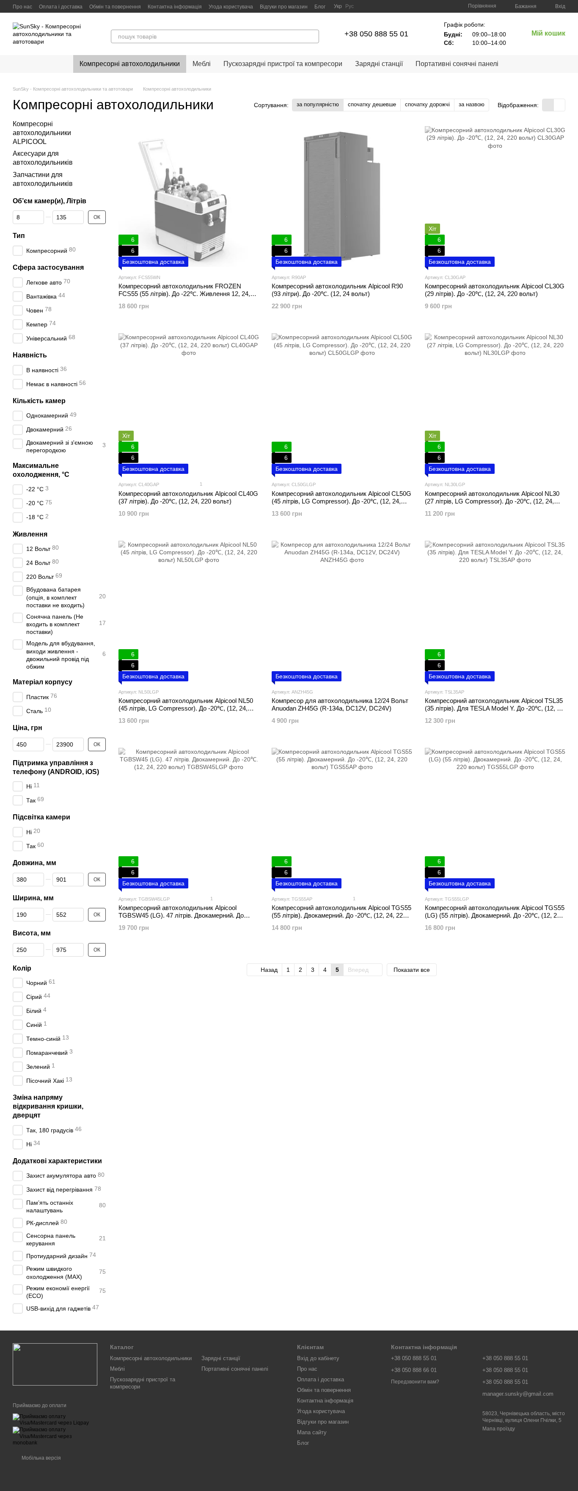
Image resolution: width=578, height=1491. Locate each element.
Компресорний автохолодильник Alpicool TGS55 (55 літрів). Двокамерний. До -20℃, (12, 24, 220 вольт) (341, 915)
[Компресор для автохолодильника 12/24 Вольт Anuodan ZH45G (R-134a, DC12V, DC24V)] (342, 611)
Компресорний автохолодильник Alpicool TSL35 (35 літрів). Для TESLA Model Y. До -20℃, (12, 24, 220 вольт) (495, 708)
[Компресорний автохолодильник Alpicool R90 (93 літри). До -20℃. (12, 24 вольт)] (342, 196)
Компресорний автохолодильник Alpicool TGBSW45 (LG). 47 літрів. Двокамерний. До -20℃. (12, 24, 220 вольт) (181, 915)
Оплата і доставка (61, 7)
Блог (319, 7)
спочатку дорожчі (427, 104)
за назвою (471, 104)
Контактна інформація (175, 7)
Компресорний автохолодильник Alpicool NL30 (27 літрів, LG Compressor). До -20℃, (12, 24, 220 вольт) (492, 501)
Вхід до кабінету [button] (318, 1358)
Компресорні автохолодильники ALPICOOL (42, 132)
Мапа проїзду (498, 1429)
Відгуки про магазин (284, 7)
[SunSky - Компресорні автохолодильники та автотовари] (55, 1364)
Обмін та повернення (115, 7)
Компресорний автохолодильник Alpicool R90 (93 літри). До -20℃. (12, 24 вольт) (337, 289)
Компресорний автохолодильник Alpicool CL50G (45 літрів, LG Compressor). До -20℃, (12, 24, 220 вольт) (341, 501)
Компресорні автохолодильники (130, 63)
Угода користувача (231, 7)
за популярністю (318, 104)
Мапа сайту (312, 1432)
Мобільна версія (40, 1458)
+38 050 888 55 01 (376, 34)
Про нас (22, 7)
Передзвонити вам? (415, 1382)
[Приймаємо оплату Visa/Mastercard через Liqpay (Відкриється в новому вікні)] (55, 1420)
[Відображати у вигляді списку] (559, 105)
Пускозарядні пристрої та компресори (282, 63)
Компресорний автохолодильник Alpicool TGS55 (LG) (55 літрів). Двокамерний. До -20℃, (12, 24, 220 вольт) (494, 915)
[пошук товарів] (312, 36)
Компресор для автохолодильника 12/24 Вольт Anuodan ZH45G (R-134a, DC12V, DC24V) (340, 704)
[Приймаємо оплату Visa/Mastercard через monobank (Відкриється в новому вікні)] (55, 1436)
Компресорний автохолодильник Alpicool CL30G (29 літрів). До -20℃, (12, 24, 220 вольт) (494, 289)
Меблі (202, 63)
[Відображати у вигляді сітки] (548, 105)
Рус (349, 6)
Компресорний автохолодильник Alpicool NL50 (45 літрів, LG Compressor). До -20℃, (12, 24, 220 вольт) (185, 708)
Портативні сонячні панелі (457, 63)
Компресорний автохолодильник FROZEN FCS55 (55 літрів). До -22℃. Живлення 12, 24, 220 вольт (184, 293)
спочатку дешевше (372, 104)
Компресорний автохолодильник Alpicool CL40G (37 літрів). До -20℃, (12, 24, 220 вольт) (188, 497)
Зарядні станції (379, 63)
